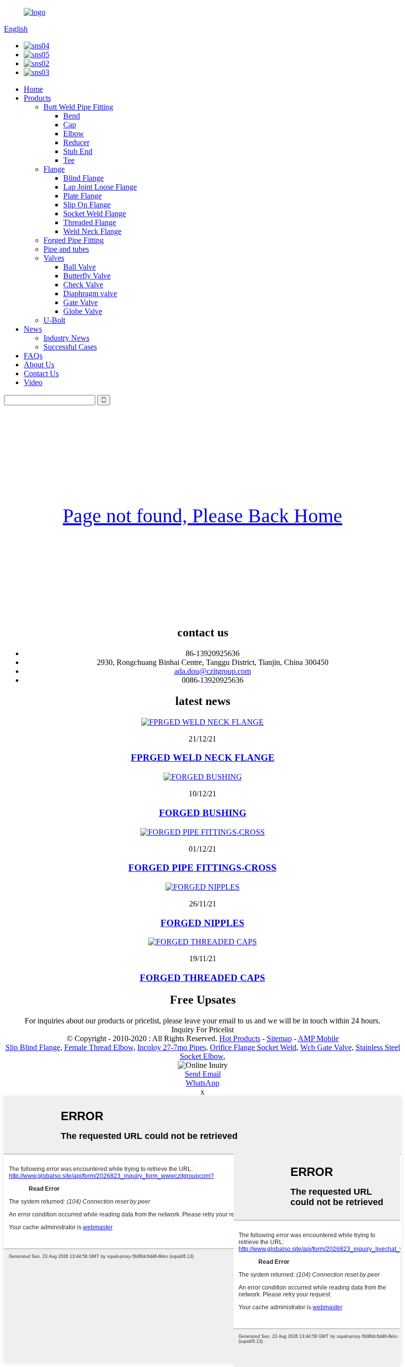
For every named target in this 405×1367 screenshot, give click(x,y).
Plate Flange (82, 196)
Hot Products (239, 1038)
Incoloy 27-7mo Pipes (171, 1047)
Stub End (77, 151)
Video (33, 382)
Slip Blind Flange (32, 1047)
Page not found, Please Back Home (202, 516)
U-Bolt (54, 320)
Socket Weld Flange (94, 213)
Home (33, 89)
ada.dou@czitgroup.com (212, 671)
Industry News (66, 338)
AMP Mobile (318, 1038)
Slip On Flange (87, 204)
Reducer (76, 142)
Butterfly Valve (87, 276)
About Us (39, 364)
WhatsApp (202, 1083)
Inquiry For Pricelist (202, 1029)
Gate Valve (80, 302)
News (33, 329)
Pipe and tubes (66, 249)
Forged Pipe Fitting (73, 240)
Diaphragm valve (90, 293)
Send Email (203, 1074)
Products (37, 98)
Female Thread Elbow (98, 1047)
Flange (54, 169)
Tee (69, 160)
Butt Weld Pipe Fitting (78, 107)
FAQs (33, 356)
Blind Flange (83, 178)
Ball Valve (79, 267)
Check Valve (83, 284)
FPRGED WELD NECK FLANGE (203, 757)
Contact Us (41, 373)
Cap (69, 124)
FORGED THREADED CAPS (202, 978)
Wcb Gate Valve (326, 1047)
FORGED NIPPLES (202, 923)
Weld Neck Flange (92, 231)
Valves (53, 258)
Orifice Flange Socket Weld (253, 1047)
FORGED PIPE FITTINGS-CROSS (202, 867)
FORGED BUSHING (202, 813)
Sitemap (279, 1038)
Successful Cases (70, 347)
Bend (71, 116)
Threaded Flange (89, 222)
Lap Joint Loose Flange (100, 187)
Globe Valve (82, 311)
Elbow (73, 133)
